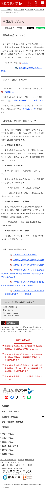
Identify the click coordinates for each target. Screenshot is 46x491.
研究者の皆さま (8, 450)
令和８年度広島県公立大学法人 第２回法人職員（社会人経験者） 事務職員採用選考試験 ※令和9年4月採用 (23, 357)
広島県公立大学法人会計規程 (25, 255)
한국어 (24, 465)
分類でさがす (19, 10)
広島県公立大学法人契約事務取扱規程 (28, 265)
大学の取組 (39, 10)
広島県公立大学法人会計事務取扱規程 (28, 260)
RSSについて (29, 460)
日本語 (29, 465)
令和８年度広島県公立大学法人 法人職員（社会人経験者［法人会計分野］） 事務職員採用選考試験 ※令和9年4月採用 (23, 368)
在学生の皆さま (8, 438)
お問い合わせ (15, 462)
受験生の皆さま (8, 434)
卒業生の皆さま (8, 442)
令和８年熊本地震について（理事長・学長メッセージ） (23, 377)
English (2, 465)
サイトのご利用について (8, 460)
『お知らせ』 (9, 92)
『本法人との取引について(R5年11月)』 (28, 100)
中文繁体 (17, 465)
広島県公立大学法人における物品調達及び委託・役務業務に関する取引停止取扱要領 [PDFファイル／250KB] (22, 273)
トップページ (6, 10)
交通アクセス (4, 462)
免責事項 (21, 460)
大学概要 (29, 10)
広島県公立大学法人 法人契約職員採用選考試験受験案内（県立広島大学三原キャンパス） (24, 347)
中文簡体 (10, 465)
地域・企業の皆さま (10, 446)
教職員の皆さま (8, 454)
